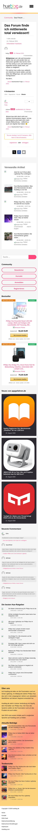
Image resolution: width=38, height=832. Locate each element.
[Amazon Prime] (19, 327)
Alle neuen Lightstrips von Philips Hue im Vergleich (20, 622)
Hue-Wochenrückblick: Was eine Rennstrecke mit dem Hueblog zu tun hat (22, 726)
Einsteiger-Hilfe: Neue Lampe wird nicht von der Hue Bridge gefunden (21, 644)
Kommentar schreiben (20, 181)
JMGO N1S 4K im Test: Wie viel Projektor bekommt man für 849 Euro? (18, 473)
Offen (5, 94)
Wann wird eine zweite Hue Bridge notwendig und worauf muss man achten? (21, 658)
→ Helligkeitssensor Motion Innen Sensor (12, 568)
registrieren (13, 142)
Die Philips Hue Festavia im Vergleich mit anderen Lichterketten (20, 666)
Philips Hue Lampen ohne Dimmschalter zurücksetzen (20, 673)
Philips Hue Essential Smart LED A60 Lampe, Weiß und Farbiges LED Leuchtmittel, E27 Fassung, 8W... (19, 323)
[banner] (12, 6)
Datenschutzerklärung (8, 821)
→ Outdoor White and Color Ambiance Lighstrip (14, 553)
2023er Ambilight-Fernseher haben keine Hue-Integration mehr (22, 615)
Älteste (23, 94)
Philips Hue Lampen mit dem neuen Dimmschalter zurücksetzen (19, 629)
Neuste (18, 94)
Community (8, 18)
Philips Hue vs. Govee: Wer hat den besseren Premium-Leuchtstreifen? (22, 789)
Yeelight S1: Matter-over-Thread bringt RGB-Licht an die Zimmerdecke (17, 517)
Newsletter (19, 270)
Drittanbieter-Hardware (14, 43)
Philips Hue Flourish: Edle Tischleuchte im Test (22, 774)
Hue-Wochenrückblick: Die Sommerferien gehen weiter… (20, 741)
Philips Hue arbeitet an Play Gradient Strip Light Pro (21, 748)
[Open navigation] (31, 6)
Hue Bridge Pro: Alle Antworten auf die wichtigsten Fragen (19, 636)
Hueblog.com (14, 718)
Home (3, 812)
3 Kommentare (18, 226)
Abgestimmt (12, 94)
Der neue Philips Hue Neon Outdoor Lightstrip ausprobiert (22, 781)
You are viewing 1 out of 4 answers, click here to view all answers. (19, 136)
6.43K (13, 109)
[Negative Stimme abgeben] (32, 101)
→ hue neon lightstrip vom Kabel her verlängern (14, 540)
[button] (14, 152)
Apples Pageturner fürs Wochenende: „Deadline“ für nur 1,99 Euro (17, 429)
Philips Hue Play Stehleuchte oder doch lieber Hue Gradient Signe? (22, 767)
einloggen (25, 142)
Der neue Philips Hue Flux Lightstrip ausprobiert (19, 796)
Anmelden (19, 282)
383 (11, 53)
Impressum (5, 826)
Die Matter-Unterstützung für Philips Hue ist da (22, 608)
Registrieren (19, 288)
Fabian (25, 178)
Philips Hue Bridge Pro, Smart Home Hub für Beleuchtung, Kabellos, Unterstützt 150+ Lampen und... (19, 366)
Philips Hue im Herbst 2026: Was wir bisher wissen (21, 733)
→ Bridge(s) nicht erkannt (8, 598)
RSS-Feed (5, 818)
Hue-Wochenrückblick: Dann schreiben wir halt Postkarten (22, 755)
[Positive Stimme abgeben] (26, 101)
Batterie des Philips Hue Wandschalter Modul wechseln (21, 651)
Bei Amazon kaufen (20, 335)
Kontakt (19, 276)
